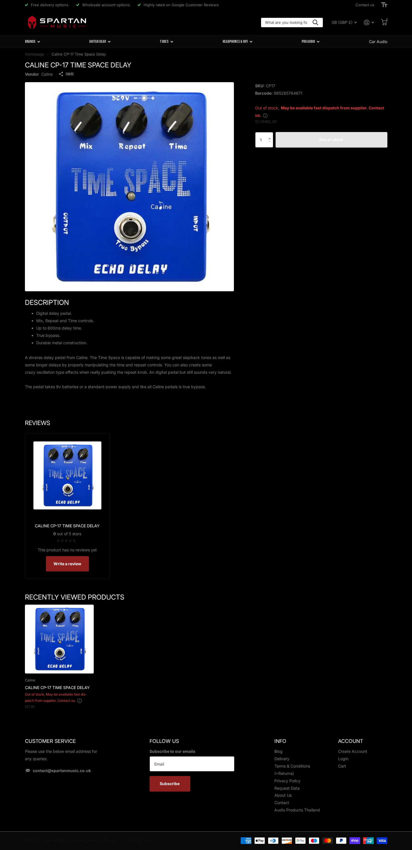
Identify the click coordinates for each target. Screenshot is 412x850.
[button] (271, 134)
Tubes (164, 41)
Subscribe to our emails (172, 751)
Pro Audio (308, 41)
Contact (281, 802)
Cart (342, 766)
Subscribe (170, 783)
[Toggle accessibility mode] (384, 4)
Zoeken (315, 22)
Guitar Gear (97, 41)
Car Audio (378, 41)
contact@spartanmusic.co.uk (62, 770)
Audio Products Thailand (297, 810)
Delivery (281, 758)
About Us (283, 795)
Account (350, 741)
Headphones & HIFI (235, 41)
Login (343, 758)
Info (280, 741)
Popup (265, 115)
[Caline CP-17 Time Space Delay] (59, 639)
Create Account (352, 751)
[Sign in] (369, 22)
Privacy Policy (287, 780)
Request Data (287, 788)
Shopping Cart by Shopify (94, 840)
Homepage (34, 54)
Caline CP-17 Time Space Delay (57, 687)
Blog (278, 751)
